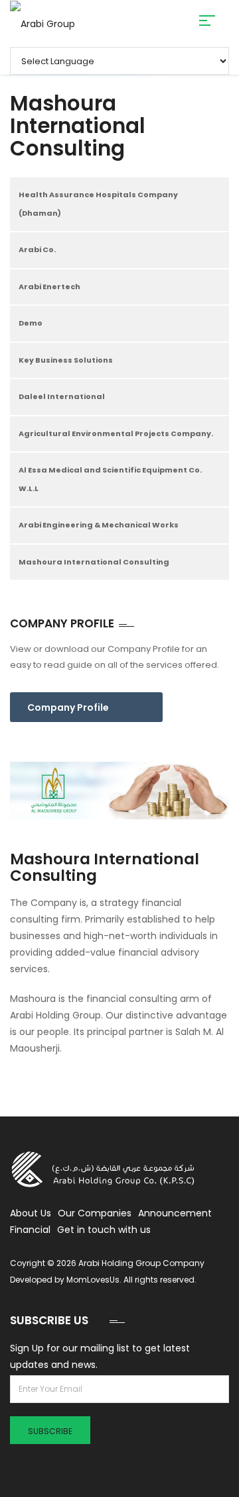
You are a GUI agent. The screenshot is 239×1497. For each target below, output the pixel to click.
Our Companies (94, 1213)
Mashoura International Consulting (94, 562)
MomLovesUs (93, 1279)
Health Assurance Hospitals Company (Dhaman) (98, 203)
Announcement (175, 1213)
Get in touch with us (104, 1229)
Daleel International (62, 396)
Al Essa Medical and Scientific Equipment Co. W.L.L (110, 479)
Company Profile (68, 707)
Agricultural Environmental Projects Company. (116, 433)
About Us (30, 1213)
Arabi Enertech (49, 286)
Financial (30, 1229)
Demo (30, 323)
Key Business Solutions (66, 360)
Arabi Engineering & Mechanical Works (99, 525)
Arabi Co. (37, 249)
